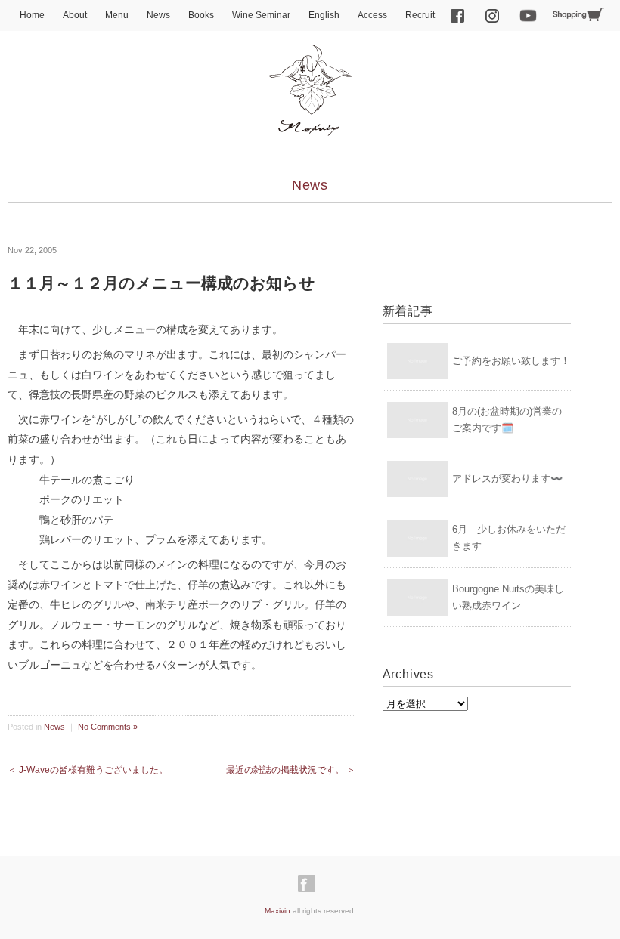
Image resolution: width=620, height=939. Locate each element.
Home (32, 15)
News (158, 15)
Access (372, 15)
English (323, 15)
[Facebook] (310, 883)
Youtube (528, 15)
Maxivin (277, 911)
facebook (457, 15)
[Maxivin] (310, 58)
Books (201, 15)
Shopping (578, 14)
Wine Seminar (261, 15)
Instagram (492, 15)
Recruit (420, 15)
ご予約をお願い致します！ (511, 360)
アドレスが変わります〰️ (507, 478)
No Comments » (108, 726)
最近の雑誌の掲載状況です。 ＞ (290, 769)
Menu (117, 15)
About (75, 15)
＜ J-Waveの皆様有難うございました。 (88, 769)
